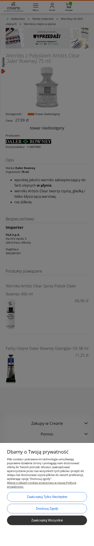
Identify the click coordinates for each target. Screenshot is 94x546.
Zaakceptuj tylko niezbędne (47, 497)
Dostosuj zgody (47, 508)
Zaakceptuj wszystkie (47, 520)
